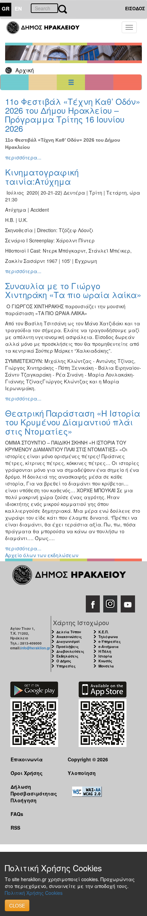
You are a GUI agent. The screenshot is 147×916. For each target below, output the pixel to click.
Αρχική (24, 70)
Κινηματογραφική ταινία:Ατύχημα (42, 176)
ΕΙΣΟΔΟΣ (135, 8)
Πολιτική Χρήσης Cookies (34, 892)
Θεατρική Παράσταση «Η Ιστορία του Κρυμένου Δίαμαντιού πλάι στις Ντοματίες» (72, 422)
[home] (47, 31)
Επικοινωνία (27, 759)
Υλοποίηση (82, 773)
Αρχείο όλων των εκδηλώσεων (41, 555)
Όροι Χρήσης (27, 773)
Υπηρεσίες (66, 666)
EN (18, 8)
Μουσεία (106, 666)
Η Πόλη (104, 651)
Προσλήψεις (67, 646)
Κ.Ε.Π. (103, 632)
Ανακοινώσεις (69, 636)
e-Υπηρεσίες (109, 641)
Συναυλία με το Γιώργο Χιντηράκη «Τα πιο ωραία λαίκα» (73, 290)
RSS (15, 827)
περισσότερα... (23, 157)
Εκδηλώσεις (67, 656)
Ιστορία (105, 656)
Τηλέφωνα (108, 636)
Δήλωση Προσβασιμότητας (34, 790)
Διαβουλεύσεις (70, 651)
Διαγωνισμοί (68, 641)
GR (6, 8)
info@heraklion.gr (35, 648)
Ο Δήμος (63, 661)
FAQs (17, 814)
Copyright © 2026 (88, 759)
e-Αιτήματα (108, 646)
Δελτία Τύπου (68, 632)
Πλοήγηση (24, 800)
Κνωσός (105, 661)
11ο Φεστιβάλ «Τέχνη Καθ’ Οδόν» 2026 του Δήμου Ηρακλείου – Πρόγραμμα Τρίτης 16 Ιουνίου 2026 (72, 114)
